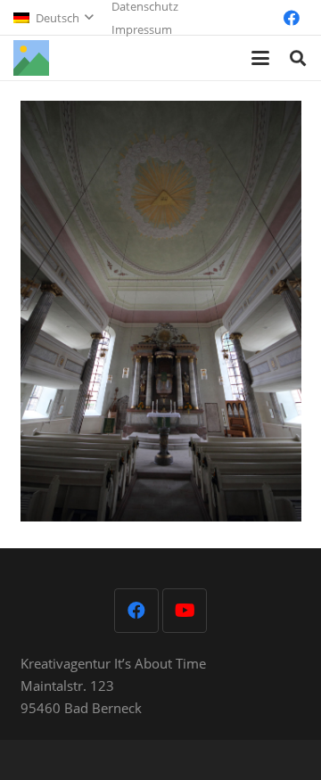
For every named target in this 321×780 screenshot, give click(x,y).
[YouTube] (184, 610)
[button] (53, 17)
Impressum (141, 29)
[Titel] (31, 58)
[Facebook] (292, 18)
